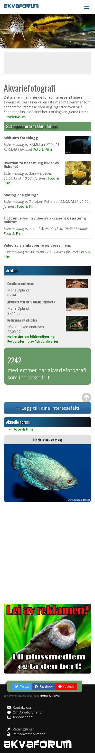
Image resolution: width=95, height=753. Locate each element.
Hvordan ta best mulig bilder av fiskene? (31, 165)
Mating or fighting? (21, 195)
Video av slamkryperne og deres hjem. (37, 245)
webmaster (16, 116)
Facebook (46, 686)
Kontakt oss (22, 707)
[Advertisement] (47, 553)
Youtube (69, 686)
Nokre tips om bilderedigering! (31, 336)
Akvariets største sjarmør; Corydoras (31, 301)
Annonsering (22, 717)
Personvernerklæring (28, 734)
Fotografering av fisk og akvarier (32, 341)
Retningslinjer (23, 729)
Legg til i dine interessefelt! (49, 408)
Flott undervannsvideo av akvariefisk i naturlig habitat (45, 220)
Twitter (24, 686)
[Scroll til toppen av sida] (86, 397)
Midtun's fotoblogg (21, 137)
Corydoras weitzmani (20, 283)
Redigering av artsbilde (22, 319)
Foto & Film (42, 149)
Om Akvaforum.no (27, 712)
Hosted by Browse (50, 696)
